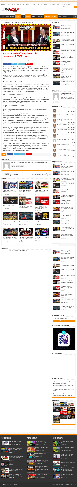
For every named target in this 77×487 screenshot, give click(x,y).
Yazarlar (62, 4)
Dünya (8, 4)
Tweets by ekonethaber (58, 427)
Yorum (71, 245)
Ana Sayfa (3, 4)
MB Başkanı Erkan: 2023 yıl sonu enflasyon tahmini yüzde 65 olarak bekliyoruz (67, 469)
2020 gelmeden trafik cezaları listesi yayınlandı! (41, 442)
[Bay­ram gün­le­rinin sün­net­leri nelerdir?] (31, 449)
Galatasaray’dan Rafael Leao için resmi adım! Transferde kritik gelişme (67, 69)
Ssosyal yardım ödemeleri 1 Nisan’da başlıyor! (67, 442)
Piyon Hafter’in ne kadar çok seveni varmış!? (41, 475)
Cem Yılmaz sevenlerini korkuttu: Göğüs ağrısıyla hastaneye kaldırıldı (41, 207)
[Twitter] (65, 7)
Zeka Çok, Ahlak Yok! (62, 134)
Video (58, 4)
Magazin (27, 4)
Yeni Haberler (56, 245)
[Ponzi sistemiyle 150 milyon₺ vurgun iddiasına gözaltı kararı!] (31, 455)
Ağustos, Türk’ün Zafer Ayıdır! (67, 44)
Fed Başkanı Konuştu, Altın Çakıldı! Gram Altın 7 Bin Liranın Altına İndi (9, 223)
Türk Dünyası (52, 4)
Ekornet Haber (60, 484)
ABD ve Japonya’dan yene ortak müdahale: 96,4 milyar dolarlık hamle (10, 239)
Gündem (18, 4)
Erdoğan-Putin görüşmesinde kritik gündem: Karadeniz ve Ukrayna (26, 239)
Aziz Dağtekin (71, 111)
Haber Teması (73, 484)
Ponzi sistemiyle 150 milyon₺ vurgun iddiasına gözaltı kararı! (41, 455)
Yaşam (36, 60)
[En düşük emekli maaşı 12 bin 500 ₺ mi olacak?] (31, 462)
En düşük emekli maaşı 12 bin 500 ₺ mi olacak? (41, 461)
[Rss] (62, 7)
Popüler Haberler (64, 245)
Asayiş (9, 22)
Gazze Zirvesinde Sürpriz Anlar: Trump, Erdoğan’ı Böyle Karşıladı (67, 456)
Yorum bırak (42, 60)
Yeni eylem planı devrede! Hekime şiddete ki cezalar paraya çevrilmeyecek (67, 449)
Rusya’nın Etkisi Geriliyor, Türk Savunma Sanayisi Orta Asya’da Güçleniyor (26, 223)
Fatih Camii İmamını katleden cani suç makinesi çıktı (68, 462)
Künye (67, 4)
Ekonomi (13, 4)
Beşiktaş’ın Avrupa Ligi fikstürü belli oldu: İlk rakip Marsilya (15, 476)
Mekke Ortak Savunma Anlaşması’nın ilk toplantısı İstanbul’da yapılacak (9, 192)
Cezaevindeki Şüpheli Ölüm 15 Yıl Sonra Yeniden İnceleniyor (41, 192)
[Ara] (75, 7)
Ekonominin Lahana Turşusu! (63, 149)
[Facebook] (63, 7)
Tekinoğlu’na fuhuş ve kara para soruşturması (25, 206)
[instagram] (66, 7)
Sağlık (37, 4)
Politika (33, 4)
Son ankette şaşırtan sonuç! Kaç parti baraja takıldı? (40, 174)
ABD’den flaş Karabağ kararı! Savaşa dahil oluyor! (11, 174)
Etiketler (55, 248)
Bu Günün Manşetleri (12, 60)
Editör (5, 59)
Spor (41, 4)
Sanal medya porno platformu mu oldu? (65, 114)
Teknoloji (45, 4)
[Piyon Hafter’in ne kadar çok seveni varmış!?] (31, 476)
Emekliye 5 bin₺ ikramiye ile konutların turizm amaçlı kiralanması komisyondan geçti (42, 468)
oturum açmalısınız (23, 250)
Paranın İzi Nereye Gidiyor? (63, 144)
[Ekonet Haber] (11, 9)
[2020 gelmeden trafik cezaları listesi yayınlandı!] (31, 443)
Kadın (23, 4)
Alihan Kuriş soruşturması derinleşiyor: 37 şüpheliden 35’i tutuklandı (41, 223)
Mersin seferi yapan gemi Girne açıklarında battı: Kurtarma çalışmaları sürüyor (26, 192)
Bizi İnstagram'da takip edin (64, 320)
